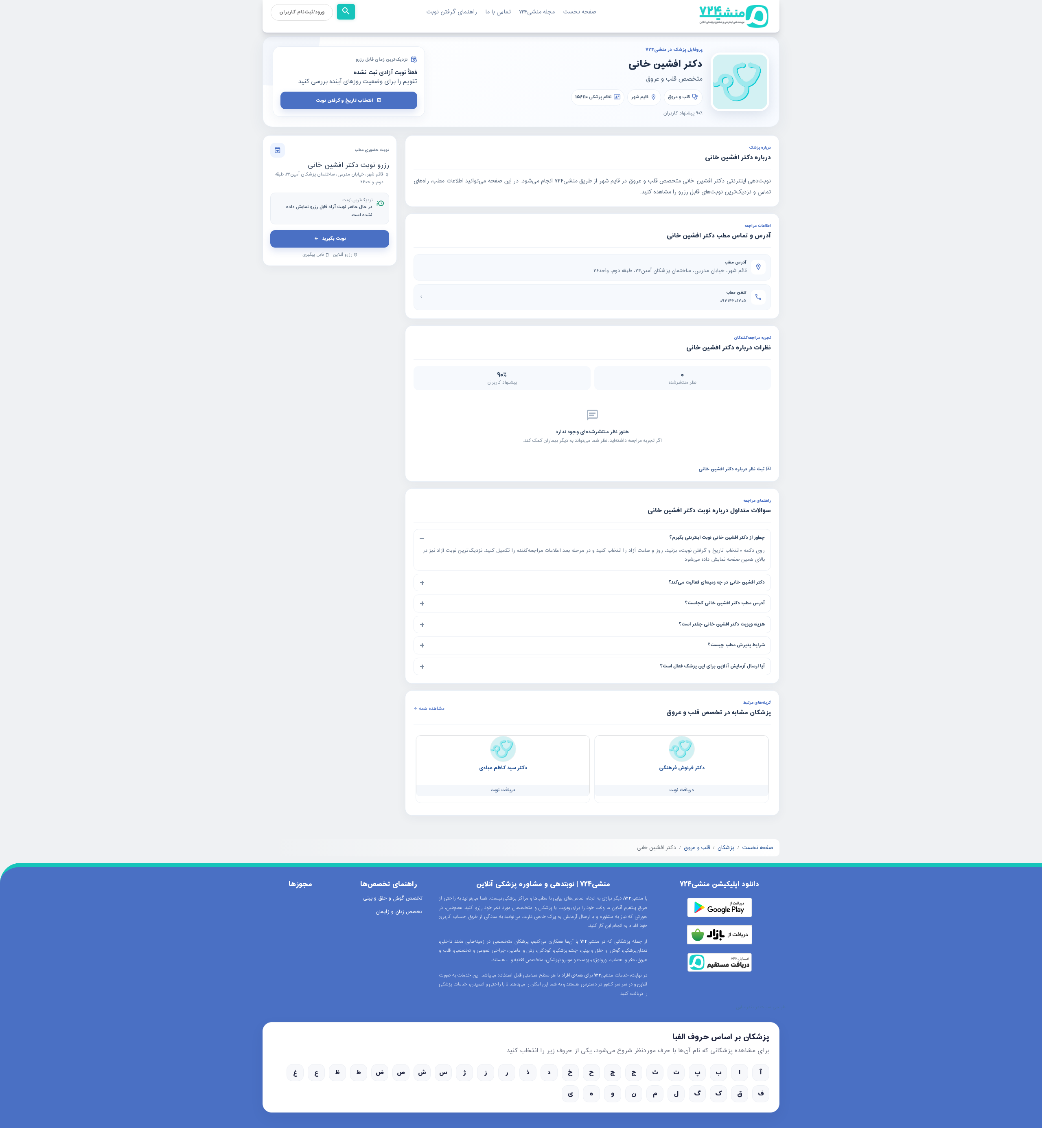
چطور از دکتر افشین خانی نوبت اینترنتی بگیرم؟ (717, 537)
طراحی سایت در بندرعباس (761, 1007)
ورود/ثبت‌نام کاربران (301, 12)
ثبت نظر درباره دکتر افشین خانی (732, 469)
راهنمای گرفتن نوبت (451, 12)
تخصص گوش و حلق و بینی (392, 898)
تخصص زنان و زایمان (399, 912)
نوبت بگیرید (334, 238)
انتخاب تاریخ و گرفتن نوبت (344, 100)
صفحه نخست (579, 12)
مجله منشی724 (537, 12)
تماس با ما (498, 12)
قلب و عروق (679, 97)
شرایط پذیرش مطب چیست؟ (736, 645)
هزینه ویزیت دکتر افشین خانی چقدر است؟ (722, 624)
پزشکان (726, 847)
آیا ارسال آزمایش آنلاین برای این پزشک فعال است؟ (712, 666)
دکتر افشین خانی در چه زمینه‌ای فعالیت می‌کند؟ (716, 582)
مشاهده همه (431, 708)
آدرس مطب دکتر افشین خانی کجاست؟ (725, 603)
